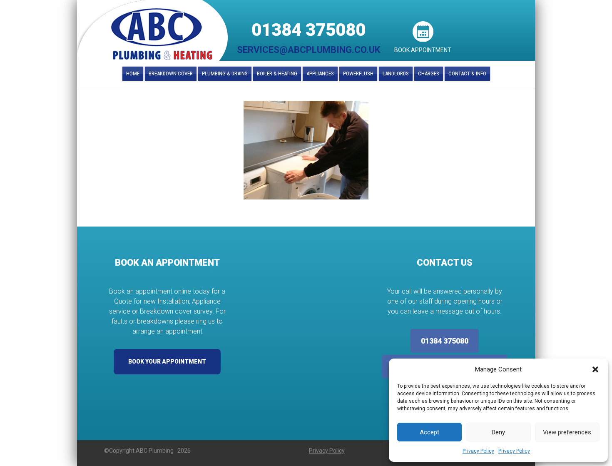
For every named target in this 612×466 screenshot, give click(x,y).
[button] (595, 369)
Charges (428, 73)
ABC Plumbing (161, 34)
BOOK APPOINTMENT (422, 50)
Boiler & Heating (277, 73)
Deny (498, 432)
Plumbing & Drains (225, 73)
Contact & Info (467, 73)
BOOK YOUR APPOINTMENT (167, 361)
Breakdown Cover (171, 73)
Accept (429, 432)
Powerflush (358, 73)
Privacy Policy (478, 451)
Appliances (320, 73)
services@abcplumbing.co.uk (308, 50)
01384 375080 (308, 30)
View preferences (567, 432)
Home (132, 73)
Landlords (396, 73)
